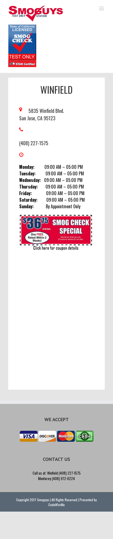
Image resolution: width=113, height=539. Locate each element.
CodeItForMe (56, 504)
